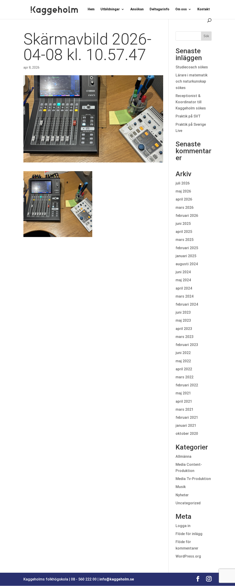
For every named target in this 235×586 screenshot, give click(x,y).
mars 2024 (184, 296)
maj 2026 (183, 191)
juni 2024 (183, 272)
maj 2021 (183, 393)
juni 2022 (183, 353)
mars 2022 (184, 377)
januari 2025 (186, 256)
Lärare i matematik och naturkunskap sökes (191, 81)
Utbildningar (110, 9)
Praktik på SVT (188, 116)
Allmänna (183, 456)
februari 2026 (187, 215)
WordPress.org (188, 556)
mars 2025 (184, 239)
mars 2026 (184, 207)
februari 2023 (187, 345)
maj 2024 (183, 280)
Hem (91, 9)
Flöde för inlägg (189, 534)
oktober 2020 (187, 433)
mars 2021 (184, 409)
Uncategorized (188, 503)
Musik (181, 487)
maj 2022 (183, 361)
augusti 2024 (187, 264)
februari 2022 (187, 385)
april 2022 (184, 369)
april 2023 (184, 328)
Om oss (181, 9)
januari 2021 (186, 425)
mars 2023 (184, 337)
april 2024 (184, 288)
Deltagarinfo (159, 9)
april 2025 (184, 231)
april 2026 (184, 199)
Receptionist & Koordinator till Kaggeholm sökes (192, 102)
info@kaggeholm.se (116, 579)
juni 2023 (183, 312)
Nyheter (182, 495)
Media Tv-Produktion (193, 479)
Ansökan (137, 9)
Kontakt (203, 9)
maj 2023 (183, 320)
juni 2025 (183, 223)
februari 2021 (187, 417)
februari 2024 (187, 304)
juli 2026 (183, 183)
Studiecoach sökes (192, 67)
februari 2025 (187, 248)
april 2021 (184, 401)
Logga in (183, 526)
